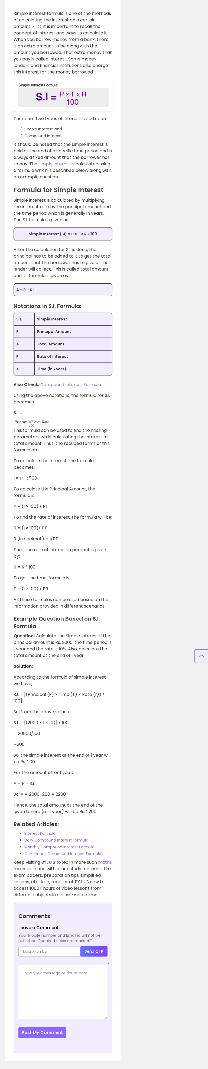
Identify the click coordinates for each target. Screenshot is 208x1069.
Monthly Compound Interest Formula (59, 847)
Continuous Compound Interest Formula (62, 853)
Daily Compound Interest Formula (56, 840)
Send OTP (94, 951)
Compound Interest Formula (70, 384)
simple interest (54, 164)
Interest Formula (40, 833)
